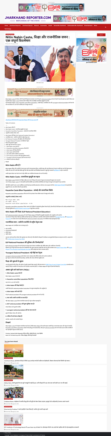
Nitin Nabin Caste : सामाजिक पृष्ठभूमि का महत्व (17, 129)
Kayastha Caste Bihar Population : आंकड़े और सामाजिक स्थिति (21, 131)
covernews (35, 435)
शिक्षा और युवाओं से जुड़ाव (11, 142)
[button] (105, 27)
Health (50, 25)
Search (101, 34)
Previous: (24, 333)
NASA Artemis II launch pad (22, 208)
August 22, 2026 (15, 363)
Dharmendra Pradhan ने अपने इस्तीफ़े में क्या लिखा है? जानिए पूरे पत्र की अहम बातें (26, 409)
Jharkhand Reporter (15, 25)
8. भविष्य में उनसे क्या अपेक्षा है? (13, 159)
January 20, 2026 (15, 43)
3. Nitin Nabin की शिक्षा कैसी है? (13, 150)
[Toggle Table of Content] (7, 125)
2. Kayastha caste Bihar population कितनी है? (17, 148)
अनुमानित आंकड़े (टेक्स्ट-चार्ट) (12, 133)
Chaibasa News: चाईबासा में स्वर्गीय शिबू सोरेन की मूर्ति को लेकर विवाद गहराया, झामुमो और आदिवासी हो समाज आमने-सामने (36, 401)
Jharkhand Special (27, 25)
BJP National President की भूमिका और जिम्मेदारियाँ (18, 139)
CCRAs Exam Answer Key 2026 (16, 239)
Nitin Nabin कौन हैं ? (10, 127)
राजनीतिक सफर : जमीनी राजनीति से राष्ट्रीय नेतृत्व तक (17, 137)
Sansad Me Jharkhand (60, 25)
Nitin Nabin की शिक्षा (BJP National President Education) (20, 135)
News (95, 25)
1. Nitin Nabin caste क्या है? (12, 146)
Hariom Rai (8, 43)
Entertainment (88, 25)
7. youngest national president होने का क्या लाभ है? (18, 157)
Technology (8, 29)
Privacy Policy (8, 433)
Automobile (43, 25)
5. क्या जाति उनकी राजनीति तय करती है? (15, 154)
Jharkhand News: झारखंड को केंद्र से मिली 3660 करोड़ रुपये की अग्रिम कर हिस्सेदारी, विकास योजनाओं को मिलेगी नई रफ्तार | (37, 361)
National (36, 25)
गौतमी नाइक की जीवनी (59, 185)
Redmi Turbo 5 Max (62, 247)
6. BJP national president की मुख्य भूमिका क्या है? (18, 155)
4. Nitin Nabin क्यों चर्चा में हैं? (12, 152)
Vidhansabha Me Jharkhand (75, 25)
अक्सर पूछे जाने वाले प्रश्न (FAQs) (13, 144)
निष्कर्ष (7, 162)
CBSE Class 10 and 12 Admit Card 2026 (56, 264)
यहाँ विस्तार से (57, 170)
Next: (21, 335)
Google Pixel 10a (60, 217)
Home (6, 25)
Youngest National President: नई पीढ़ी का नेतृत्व (17, 141)
